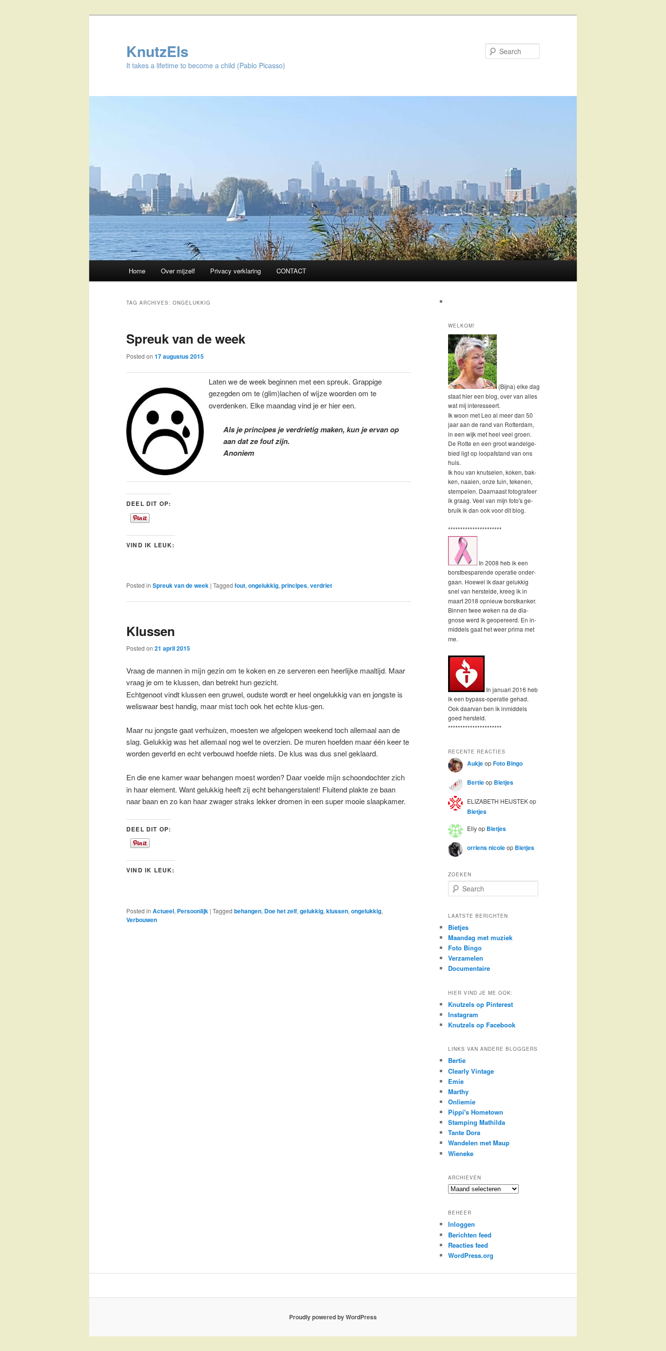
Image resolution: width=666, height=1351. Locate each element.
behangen (247, 911)
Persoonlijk (192, 911)
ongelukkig (263, 585)
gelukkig (311, 911)
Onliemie (461, 1101)
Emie (456, 1081)
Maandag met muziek (480, 937)
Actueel (163, 911)
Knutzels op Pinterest (480, 1004)
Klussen (150, 631)
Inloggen (461, 1224)
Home (137, 270)
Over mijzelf (178, 270)
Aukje (475, 763)
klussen (337, 911)
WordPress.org (470, 1255)
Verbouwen (141, 919)
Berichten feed (469, 1234)
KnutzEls (157, 50)
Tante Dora (464, 1132)
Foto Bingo (508, 763)
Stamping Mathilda (476, 1122)
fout (240, 585)
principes (294, 585)
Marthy (458, 1091)
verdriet (321, 585)
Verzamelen (465, 958)
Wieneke (460, 1153)
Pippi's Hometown (475, 1112)
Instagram (463, 1014)
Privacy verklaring (235, 270)
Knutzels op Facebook (481, 1024)
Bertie (475, 782)
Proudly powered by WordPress (333, 1316)
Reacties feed (468, 1245)
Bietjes (503, 782)
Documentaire (469, 968)
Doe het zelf (280, 911)
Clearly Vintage (471, 1071)
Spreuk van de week (185, 338)
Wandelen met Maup (478, 1142)
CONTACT (291, 270)
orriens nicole (486, 847)
